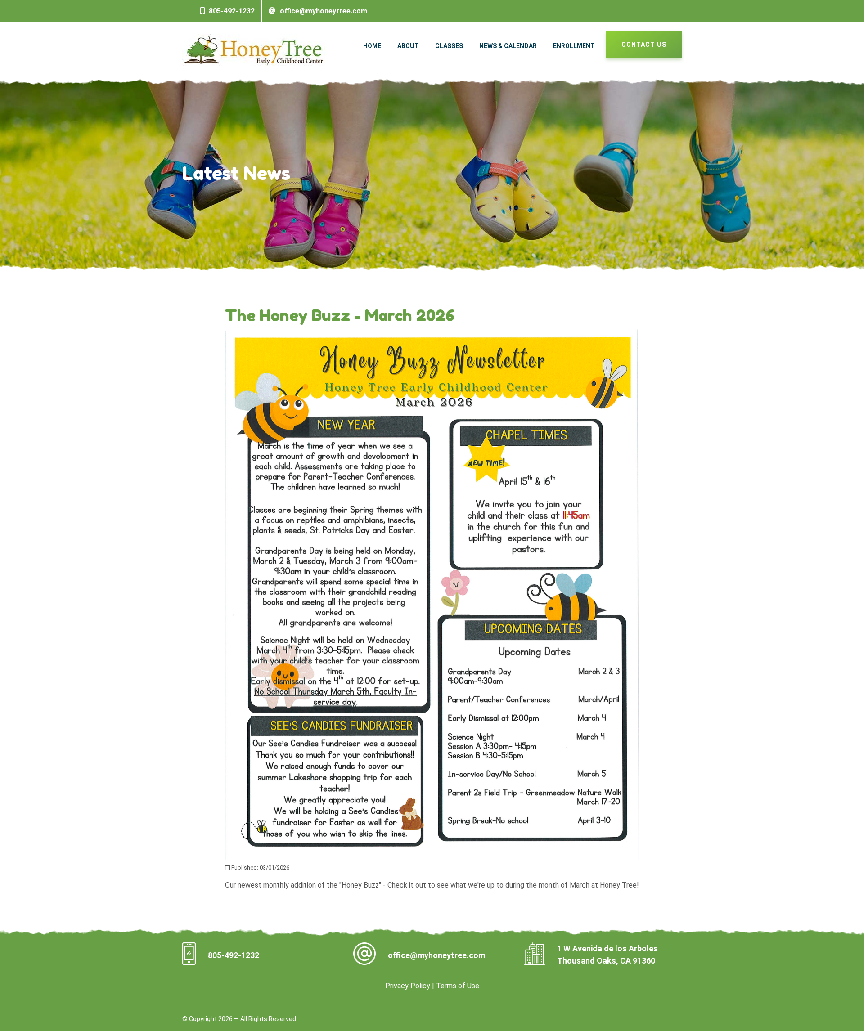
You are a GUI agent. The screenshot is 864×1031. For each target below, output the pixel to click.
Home (372, 45)
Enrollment (574, 45)
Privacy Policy (407, 986)
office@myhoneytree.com (323, 11)
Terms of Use (457, 986)
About (408, 45)
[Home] (253, 49)
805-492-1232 (232, 11)
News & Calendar (508, 45)
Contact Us (643, 44)
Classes (449, 45)
